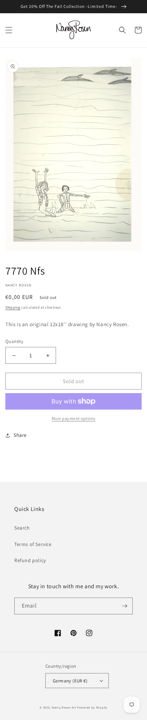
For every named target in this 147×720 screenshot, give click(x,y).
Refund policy (30, 560)
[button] (9, 30)
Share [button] (20, 435)
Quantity (14, 341)
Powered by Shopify (92, 707)
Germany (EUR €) (70, 681)
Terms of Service (33, 544)
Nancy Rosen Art (64, 707)
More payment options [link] (74, 418)
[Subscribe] (124, 606)
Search (22, 528)
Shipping (12, 307)
